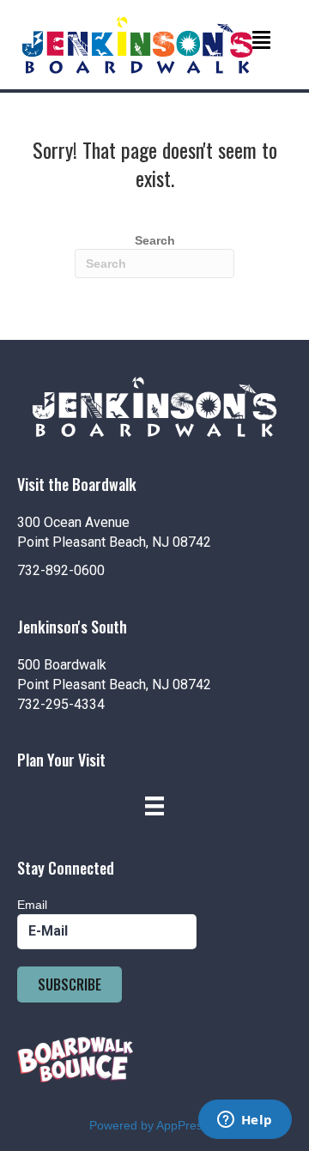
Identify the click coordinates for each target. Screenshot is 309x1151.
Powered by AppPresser (154, 1125)
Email (32, 905)
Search (155, 240)
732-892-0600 (61, 570)
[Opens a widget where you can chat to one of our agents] (244, 1121)
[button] (69, 984)
